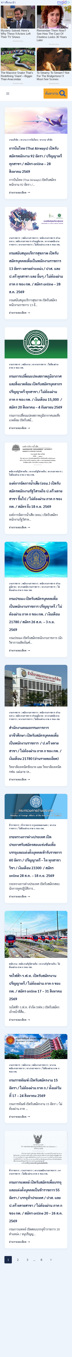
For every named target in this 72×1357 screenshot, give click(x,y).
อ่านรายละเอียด (19, 192)
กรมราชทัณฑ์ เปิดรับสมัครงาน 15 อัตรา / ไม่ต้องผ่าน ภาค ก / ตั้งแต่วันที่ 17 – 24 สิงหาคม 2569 (35, 1088)
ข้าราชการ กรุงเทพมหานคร (34, 825)
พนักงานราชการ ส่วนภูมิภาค (29, 241)
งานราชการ (14, 238)
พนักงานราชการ (30, 238)
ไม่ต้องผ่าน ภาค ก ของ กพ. (47, 244)
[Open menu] (7, 93)
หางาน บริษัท (46, 139)
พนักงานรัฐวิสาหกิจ (18, 471)
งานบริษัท (13, 139)
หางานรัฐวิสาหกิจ (37, 471)
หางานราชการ (25, 244)
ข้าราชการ (14, 825)
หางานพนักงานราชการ (29, 586)
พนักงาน (26, 364)
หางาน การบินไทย (29, 139)
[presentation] (36, 120)
